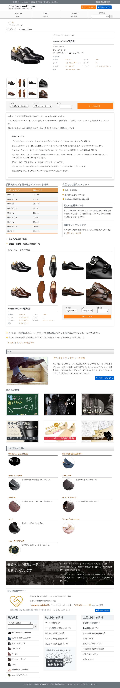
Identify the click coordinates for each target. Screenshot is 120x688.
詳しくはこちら (73, 233)
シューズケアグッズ (16, 541)
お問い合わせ (88, 659)
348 (97, 59)
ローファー (66, 475)
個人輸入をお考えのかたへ (55, 644)
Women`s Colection (70, 519)
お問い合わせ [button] (106, 7)
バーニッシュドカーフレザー (106, 66)
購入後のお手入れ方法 (54, 633)
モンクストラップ (69, 497)
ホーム (11, 22)
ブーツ (11, 519)
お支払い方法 (88, 638)
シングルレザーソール (73, 63)
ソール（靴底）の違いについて (57, 628)
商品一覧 (46, 16)
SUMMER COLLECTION (72, 454)
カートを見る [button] (90, 7)
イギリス (68, 59)
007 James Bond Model (18, 454)
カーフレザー (70, 66)
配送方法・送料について (92, 644)
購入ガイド (74, 16)
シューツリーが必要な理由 (55, 639)
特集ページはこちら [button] (106, 378)
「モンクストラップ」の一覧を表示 (20, 343)
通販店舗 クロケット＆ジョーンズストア (20, 8)
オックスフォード (15, 475)
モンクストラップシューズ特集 (69, 358)
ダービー (11, 497)
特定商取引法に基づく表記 (93, 649)
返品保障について (82, 605)
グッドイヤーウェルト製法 (75, 69)
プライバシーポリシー (91, 654)
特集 (17, 16)
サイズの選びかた (52, 623)
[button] (111, 16)
